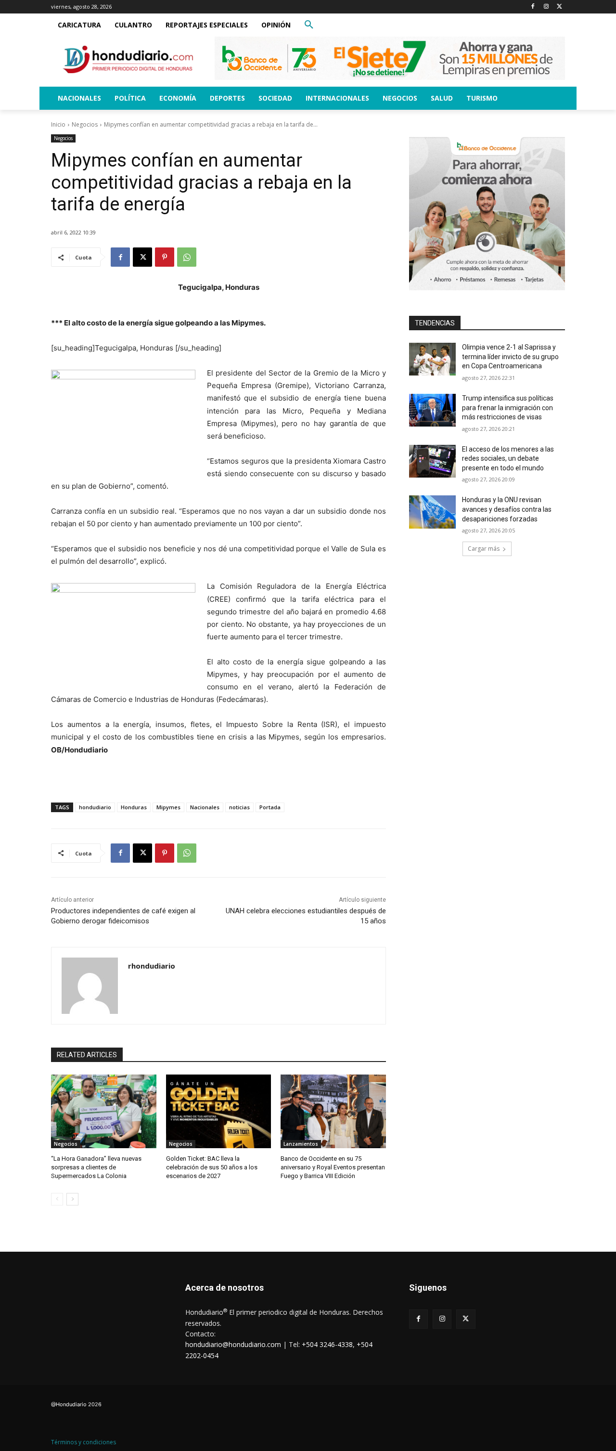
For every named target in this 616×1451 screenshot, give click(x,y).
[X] (559, 7)
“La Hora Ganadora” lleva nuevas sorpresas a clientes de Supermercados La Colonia (96, 1167)
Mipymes (168, 807)
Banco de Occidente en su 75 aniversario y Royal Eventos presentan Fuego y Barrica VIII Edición (333, 1167)
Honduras (134, 807)
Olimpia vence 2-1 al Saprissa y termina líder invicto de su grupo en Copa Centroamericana (510, 356)
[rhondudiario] (90, 986)
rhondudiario (151, 966)
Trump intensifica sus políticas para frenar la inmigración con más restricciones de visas (507, 407)
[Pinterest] (164, 257)
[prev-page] (57, 1199)
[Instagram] (546, 7)
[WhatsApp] (186, 257)
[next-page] (72, 1199)
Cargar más (484, 548)
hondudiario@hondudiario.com (233, 1344)
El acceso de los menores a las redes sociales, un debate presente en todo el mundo (508, 458)
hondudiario (95, 807)
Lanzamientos (300, 1143)
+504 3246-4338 (327, 1344)
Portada (270, 807)
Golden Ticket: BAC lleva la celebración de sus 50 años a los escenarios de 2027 (211, 1167)
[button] (309, 25)
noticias (239, 807)
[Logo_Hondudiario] (128, 59)
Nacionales (204, 807)
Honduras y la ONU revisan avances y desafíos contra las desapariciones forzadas (507, 509)
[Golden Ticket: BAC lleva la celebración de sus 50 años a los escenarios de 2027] (218, 1111)
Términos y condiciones (83, 1442)
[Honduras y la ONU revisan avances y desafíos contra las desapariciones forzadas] (432, 511)
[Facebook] (533, 7)
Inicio (58, 124)
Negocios (85, 124)
